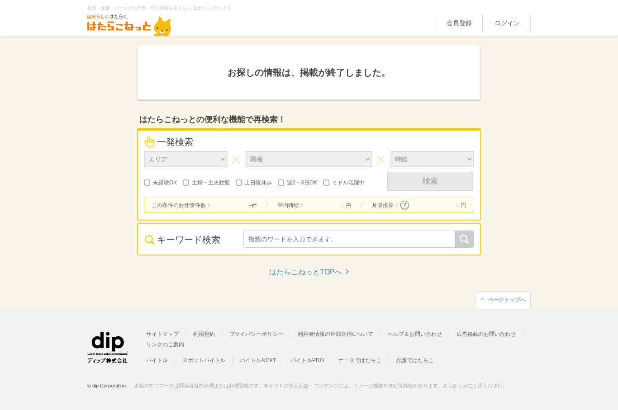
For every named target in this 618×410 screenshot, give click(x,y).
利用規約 (204, 334)
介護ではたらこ (415, 360)
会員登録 (459, 23)
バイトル (157, 360)
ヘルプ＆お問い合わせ (415, 334)
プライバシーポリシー (256, 334)
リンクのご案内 (165, 344)
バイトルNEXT (258, 360)
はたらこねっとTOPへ (305, 272)
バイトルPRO (307, 360)
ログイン (507, 23)
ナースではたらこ (360, 360)
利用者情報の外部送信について (335, 334)
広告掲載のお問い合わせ (486, 334)
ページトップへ (507, 300)
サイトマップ (162, 334)
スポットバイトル (204, 360)
